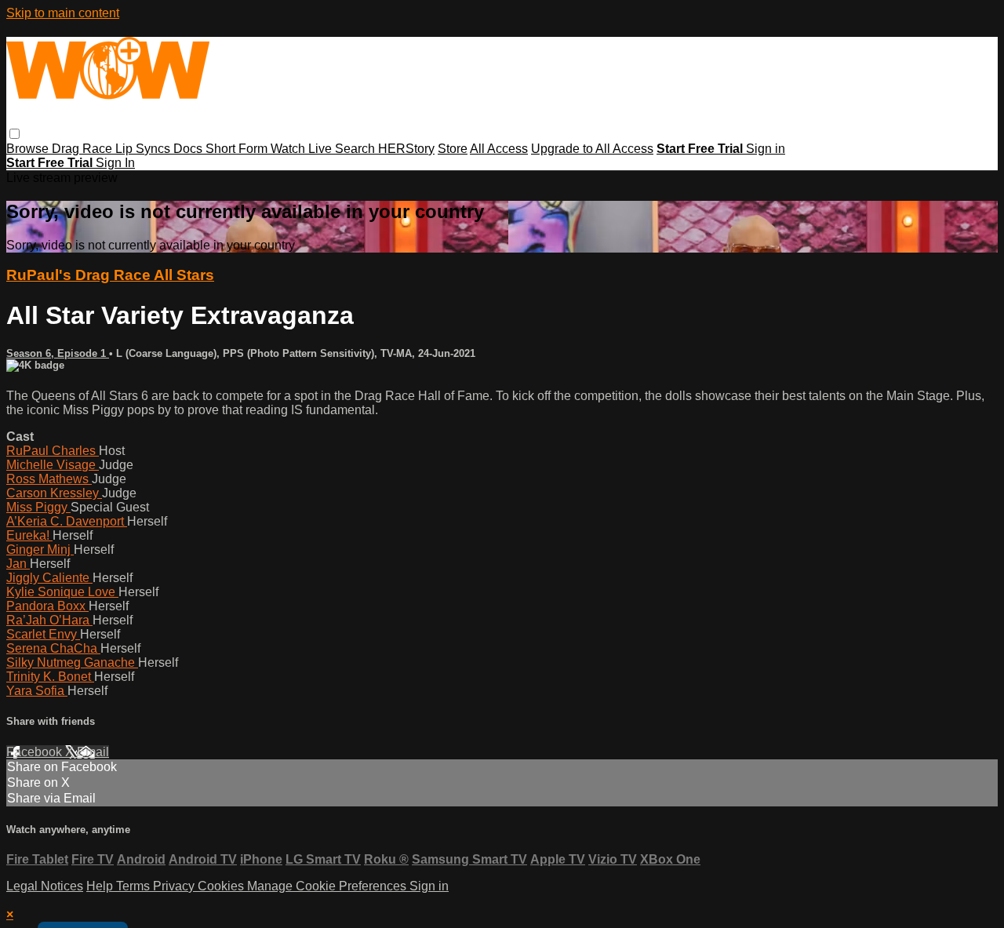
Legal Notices (44, 886)
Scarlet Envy (43, 634)
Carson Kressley (54, 493)
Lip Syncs (144, 148)
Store (452, 148)
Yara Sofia (36, 690)
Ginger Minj (40, 549)
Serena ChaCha (53, 648)
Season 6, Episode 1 (57, 353)
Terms (134, 886)
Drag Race (83, 148)
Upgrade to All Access (592, 148)
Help (101, 886)
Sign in (765, 148)
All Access (499, 148)
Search (356, 148)
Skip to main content (62, 13)
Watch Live (303, 148)
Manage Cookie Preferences (328, 886)
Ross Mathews (49, 479)
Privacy (175, 886)
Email (93, 752)
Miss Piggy (38, 507)
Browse (29, 148)
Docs (189, 148)
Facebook (35, 752)
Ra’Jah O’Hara (49, 620)
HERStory (406, 148)
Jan (18, 563)
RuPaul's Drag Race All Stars (110, 275)
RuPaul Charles (52, 450)
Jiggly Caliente (49, 577)
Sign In (115, 162)
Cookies (222, 886)
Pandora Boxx (47, 606)
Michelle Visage (52, 464)
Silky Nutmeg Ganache (72, 662)
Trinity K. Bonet (50, 676)
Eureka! (29, 535)
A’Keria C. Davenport (66, 521)
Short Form (238, 148)
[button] (14, 134)
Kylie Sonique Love (62, 592)
